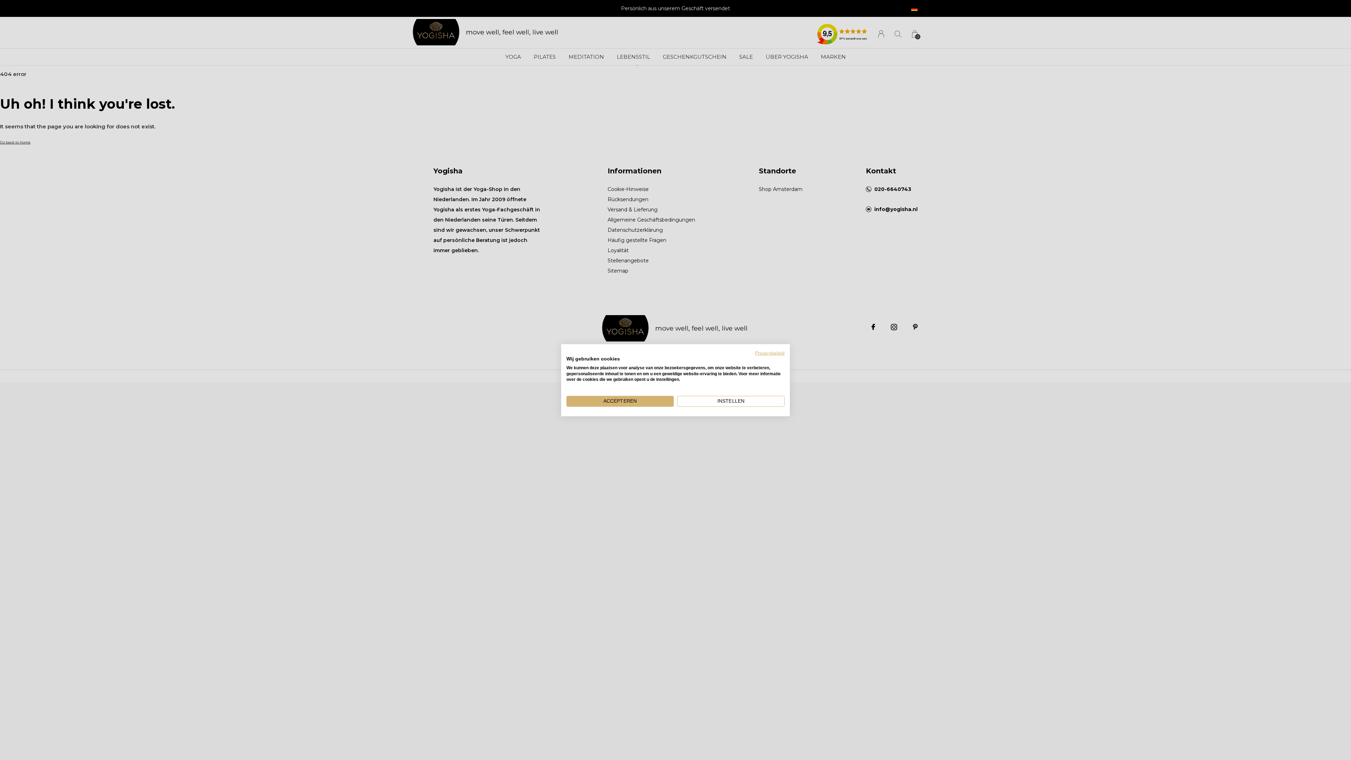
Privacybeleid (770, 353)
